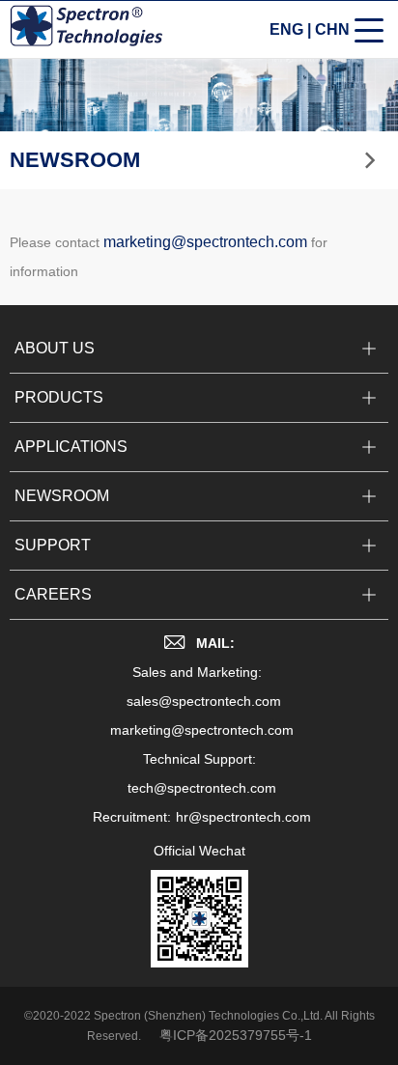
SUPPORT (52, 545)
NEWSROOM (61, 496)
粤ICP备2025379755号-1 (235, 1035)
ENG (286, 29)
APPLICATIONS (71, 446)
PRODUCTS (58, 397)
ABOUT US (54, 348)
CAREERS (53, 594)
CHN (332, 29)
